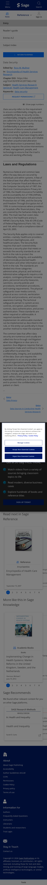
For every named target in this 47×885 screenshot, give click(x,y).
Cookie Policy (33, 436)
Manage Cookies (23, 443)
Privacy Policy (23, 436)
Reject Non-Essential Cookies (23, 456)
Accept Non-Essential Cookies (24, 449)
